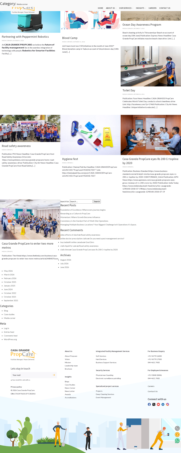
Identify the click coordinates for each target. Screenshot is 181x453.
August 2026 (65, 260)
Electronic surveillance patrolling (108, 378)
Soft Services (101, 356)
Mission (68, 362)
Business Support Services (106, 362)
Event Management (103, 397)
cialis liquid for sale (68, 246)
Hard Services (101, 359)
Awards (68, 394)
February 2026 (10, 278)
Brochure (68, 369)
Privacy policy (16, 387)
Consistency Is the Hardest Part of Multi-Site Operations (84, 221)
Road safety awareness (16, 146)
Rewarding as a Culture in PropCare (75, 213)
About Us (110, 8)
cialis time (64, 249)
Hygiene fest (70, 159)
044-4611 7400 (154, 362)
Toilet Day (129, 90)
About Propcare (71, 356)
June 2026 (64, 267)
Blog (6, 310)
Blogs (67, 381)
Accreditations (70, 397)
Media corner (7, 40)
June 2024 (8, 289)
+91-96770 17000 (155, 359)
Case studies (9, 314)
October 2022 (10, 293)
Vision (67, 359)
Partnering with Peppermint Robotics (25, 37)
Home (100, 8)
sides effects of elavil (69, 235)
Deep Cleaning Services (105, 394)
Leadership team (71, 366)
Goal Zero (90, 242)
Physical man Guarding (104, 375)
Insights (140, 8)
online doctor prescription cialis (73, 238)
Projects (99, 391)
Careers (152, 8)
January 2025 (9, 285)
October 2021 (10, 297)
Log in (6, 328)
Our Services (125, 8)
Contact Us (164, 8)
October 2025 (10, 282)
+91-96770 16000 (155, 356)
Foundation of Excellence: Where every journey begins (83, 210)
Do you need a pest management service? (107, 238)
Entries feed (9, 332)
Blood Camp (70, 38)
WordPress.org (10, 339)
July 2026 (64, 263)
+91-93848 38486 (155, 375)
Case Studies (70, 385)
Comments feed (10, 335)
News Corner (70, 388)
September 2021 (11, 300)
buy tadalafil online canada (71, 242)
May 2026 (8, 271)
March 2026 (9, 274)
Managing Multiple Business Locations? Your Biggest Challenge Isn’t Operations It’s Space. (98, 224)
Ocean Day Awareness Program (142, 24)
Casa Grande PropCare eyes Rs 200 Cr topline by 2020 (95, 249)
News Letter (70, 391)
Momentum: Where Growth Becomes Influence (80, 217)
